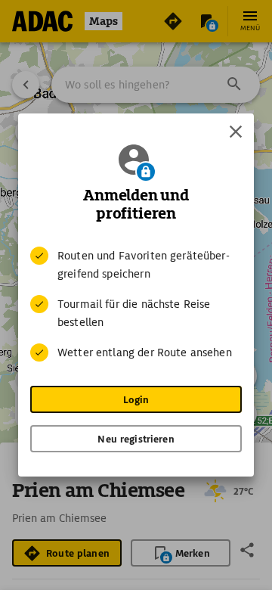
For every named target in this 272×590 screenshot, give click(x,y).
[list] (136, 304)
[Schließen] (236, 131)
